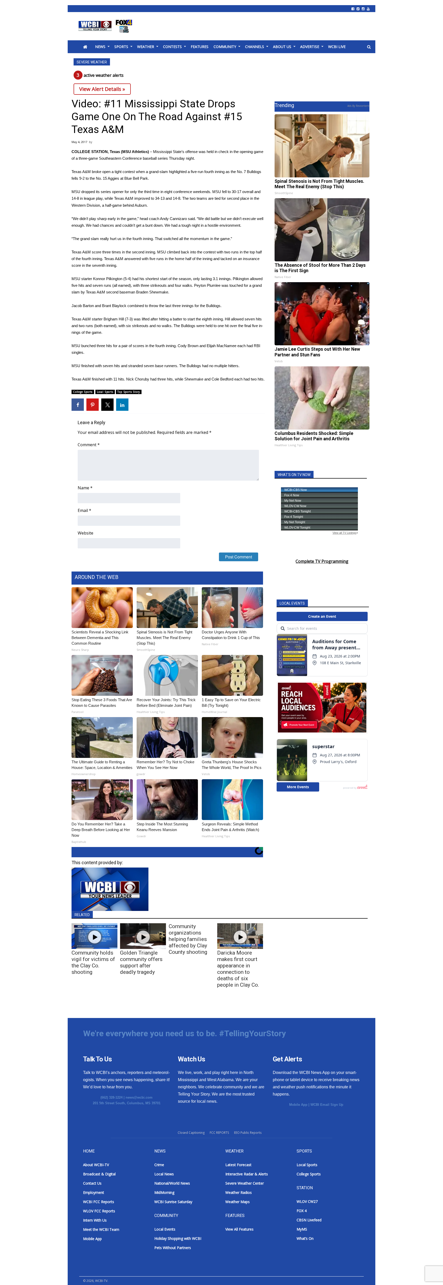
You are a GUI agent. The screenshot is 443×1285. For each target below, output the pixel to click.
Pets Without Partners (172, 1247)
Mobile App (298, 1105)
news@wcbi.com (139, 1097)
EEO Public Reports (247, 1132)
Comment (89, 445)
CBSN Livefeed (309, 1219)
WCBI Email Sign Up (326, 1105)
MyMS (302, 1229)
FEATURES (199, 46)
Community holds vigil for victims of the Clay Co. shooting (93, 962)
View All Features (239, 1229)
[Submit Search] (369, 47)
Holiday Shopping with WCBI (177, 1238)
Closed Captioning (191, 1132)
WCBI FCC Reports (98, 1201)
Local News (164, 1174)
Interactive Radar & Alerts (246, 1174)
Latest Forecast (238, 1164)
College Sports (83, 392)
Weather (145, 46)
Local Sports (105, 392)
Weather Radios (238, 1192)
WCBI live (337, 46)
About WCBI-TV (96, 1164)
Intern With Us (95, 1220)
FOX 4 (302, 1210)
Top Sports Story (128, 392)
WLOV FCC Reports (99, 1210)
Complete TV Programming (322, 561)
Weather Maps (237, 1201)
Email (84, 510)
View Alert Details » (102, 88)
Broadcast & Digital (99, 1174)
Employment (93, 1192)
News (100, 46)
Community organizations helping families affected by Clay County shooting (188, 939)
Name (85, 488)
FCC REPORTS (219, 1132)
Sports (121, 46)
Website (85, 533)
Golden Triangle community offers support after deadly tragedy (141, 962)
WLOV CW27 (307, 1201)
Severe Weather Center (244, 1183)
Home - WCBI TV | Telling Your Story (106, 26)
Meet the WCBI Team (101, 1229)
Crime (159, 1164)
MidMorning (164, 1192)
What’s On (305, 1238)
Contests (172, 46)
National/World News (172, 1183)
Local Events (164, 1229)
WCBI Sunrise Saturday (173, 1201)
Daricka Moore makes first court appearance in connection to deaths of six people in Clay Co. (238, 969)
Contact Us (92, 1183)
